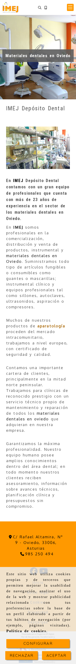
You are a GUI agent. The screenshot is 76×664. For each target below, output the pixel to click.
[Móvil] (45, 7)
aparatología (51, 326)
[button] (70, 7)
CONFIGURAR (38, 643)
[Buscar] (40, 7)
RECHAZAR (21, 655)
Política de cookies (26, 631)
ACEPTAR (56, 655)
